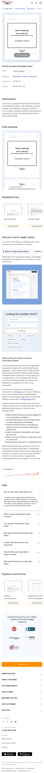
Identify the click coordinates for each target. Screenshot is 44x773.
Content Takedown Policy (9, 771)
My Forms (27, 399)
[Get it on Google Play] (25, 754)
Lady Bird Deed (11, 339)
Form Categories (9, 679)
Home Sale (10, 336)
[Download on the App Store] (9, 754)
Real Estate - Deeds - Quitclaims (25, 76)
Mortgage (24, 339)
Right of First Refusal (13, 343)
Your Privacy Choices (8, 768)
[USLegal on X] (3, 721)
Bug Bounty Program (24, 771)
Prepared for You (9, 698)
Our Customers (9, 704)
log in (20, 392)
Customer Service (9, 686)
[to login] (36, 3)
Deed (19, 336)
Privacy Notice (31, 768)
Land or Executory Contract (15, 347)
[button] (40, 3)
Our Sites (6, 710)
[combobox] (22, 319)
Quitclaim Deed (30, 336)
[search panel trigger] (32, 3)
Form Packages (8, 673)
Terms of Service (20, 768)
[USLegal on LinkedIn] (11, 721)
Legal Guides (7, 692)
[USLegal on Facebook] (7, 721)
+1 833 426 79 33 (9, 730)
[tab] (16, 251)
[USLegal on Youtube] (15, 721)
